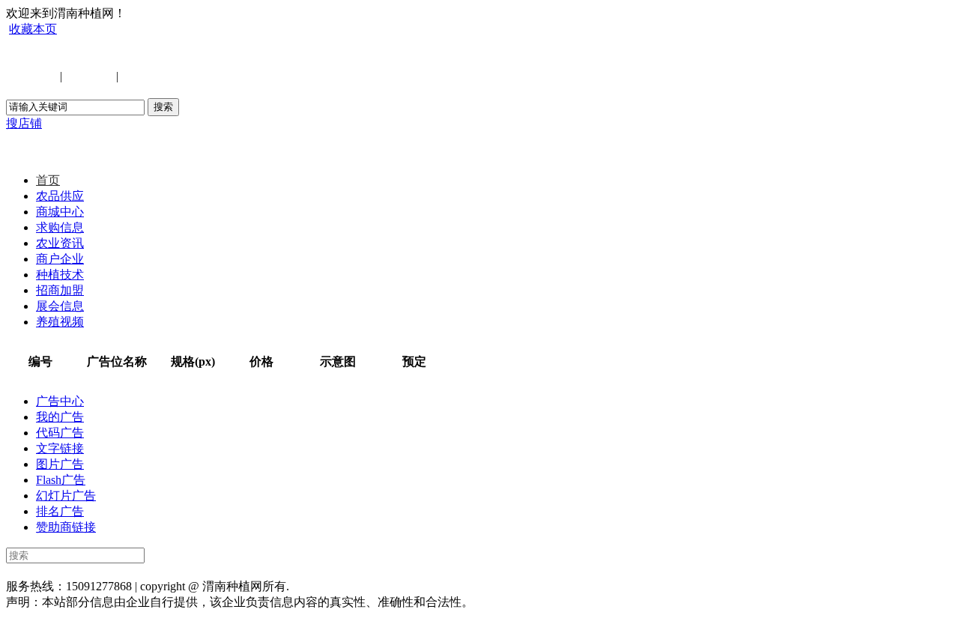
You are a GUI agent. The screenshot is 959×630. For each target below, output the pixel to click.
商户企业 (60, 258)
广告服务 (387, 570)
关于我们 (81, 570)
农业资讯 (60, 243)
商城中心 (60, 211)
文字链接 (60, 448)
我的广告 (60, 417)
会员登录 (33, 76)
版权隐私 (234, 570)
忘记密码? (148, 76)
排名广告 (60, 511)
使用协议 (183, 570)
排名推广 (336, 570)
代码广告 (60, 432)
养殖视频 (60, 321)
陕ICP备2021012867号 (355, 586)
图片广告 (60, 464)
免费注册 (89, 76)
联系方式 (132, 570)
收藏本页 (33, 28)
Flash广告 (60, 479)
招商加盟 (60, 290)
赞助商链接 (66, 527)
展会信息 (60, 306)
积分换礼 (438, 570)
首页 (48, 180)
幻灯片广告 (66, 495)
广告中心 (60, 401)
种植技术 (60, 274)
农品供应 (60, 196)
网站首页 (30, 570)
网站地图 (285, 570)
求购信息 (60, 227)
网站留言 (488, 570)
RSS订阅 (538, 570)
